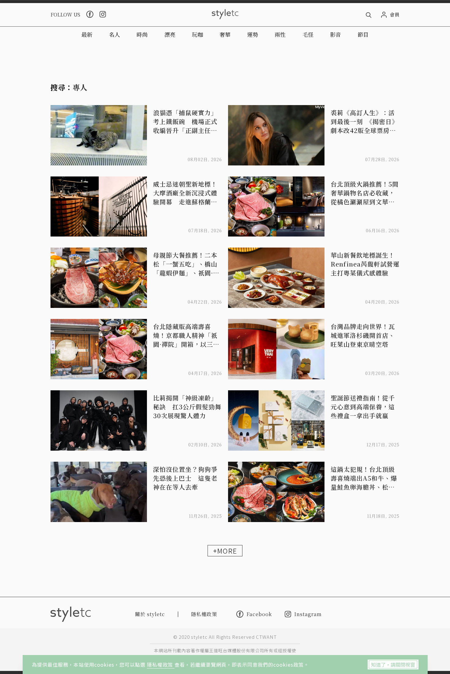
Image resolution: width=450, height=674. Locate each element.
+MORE (225, 550)
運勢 (252, 34)
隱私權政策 (160, 664)
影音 (335, 34)
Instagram (308, 614)
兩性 (280, 34)
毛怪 (307, 34)
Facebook (259, 614)
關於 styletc (150, 614)
